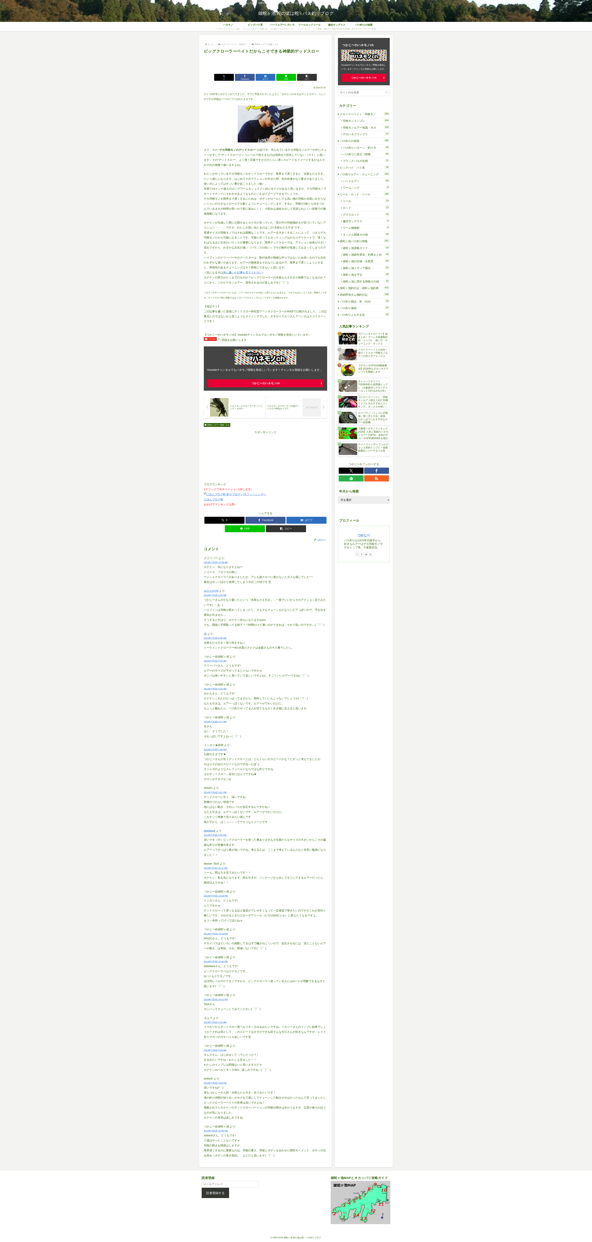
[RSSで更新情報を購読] (376, 478)
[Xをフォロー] (351, 471)
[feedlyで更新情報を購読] (351, 478)
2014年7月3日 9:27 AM (215, 721)
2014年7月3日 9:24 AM (215, 689)
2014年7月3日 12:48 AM (216, 562)
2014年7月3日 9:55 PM (215, 835)
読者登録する (215, 1193)
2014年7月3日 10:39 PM (216, 934)
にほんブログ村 (213, 499)
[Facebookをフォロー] (376, 471)
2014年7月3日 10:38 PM (216, 896)
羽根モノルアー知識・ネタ (218, 425)
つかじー (364, 535)
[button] (307, 77)
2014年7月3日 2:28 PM (215, 749)
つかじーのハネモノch (265, 383)
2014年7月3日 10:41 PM (216, 999)
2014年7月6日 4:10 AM (215, 1022)
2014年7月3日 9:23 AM (215, 661)
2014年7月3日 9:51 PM (215, 792)
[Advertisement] (265, 63)
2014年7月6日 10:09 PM (216, 1131)
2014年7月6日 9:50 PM (215, 1083)
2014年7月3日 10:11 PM (215, 868)
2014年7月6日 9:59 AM (215, 1050)
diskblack (209, 830)
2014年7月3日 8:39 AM (215, 638)
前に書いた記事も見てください (242, 272)
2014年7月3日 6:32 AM (215, 595)
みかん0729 (211, 590)
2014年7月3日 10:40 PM (216, 961)
